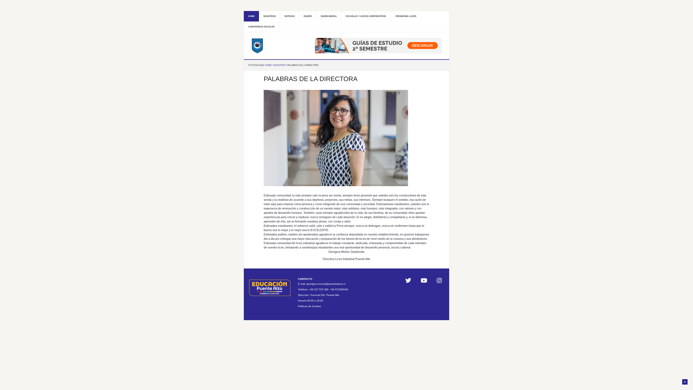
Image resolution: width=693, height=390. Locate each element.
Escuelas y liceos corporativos (366, 16)
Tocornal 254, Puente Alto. (325, 295)
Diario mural (329, 16)
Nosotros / (280, 65)
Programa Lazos (406, 16)
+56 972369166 (339, 289)
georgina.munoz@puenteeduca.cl (326, 283)
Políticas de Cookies (309, 306)
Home (251, 16)
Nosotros (269, 16)
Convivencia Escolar (261, 26)
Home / (269, 65)
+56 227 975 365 (319, 289)
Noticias (290, 16)
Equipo (308, 16)
